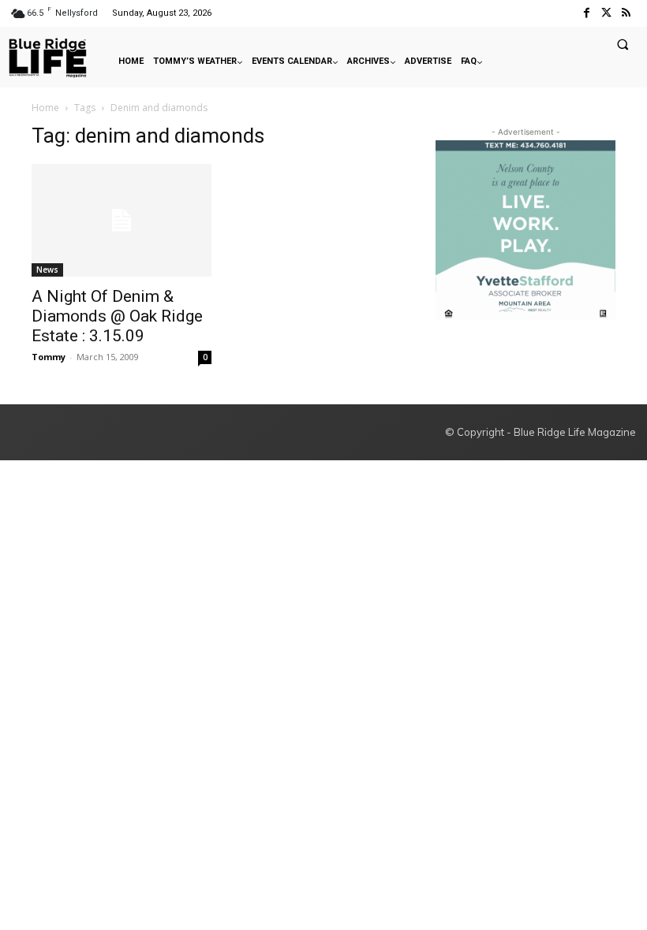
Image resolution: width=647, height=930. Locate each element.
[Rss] (626, 13)
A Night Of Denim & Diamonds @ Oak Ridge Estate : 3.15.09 (117, 316)
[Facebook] (586, 13)
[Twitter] (606, 13)
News (47, 269)
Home (45, 107)
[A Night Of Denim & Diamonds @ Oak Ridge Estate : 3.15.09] (121, 220)
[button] (622, 44)
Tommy (48, 357)
